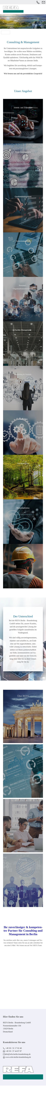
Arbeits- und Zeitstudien (23, 108)
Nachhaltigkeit (23, 463)
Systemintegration (23, 241)
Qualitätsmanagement (23, 197)
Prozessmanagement (23, 152)
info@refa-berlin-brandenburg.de (25, 977)
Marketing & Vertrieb (23, 374)
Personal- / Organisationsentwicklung (23, 287)
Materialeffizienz (23, 508)
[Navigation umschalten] (43, 6)
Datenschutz (24, 1105)
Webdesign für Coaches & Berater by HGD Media (23, 1097)
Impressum (12, 1105)
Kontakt (26, 993)
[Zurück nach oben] (28, 1113)
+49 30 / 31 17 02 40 (26, 961)
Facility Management (23, 330)
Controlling (23, 419)
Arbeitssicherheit (23, 553)
